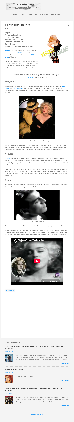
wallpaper (44, 15)
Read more (65, 364)
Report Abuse (37, 418)
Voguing (8, 158)
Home (15, 15)
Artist (22, 15)
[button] (68, 25)
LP (36, 15)
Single (30, 15)
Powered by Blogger (37, 414)
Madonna (8, 50)
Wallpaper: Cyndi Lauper (14, 369)
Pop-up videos (10, 290)
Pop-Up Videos (56, 15)
